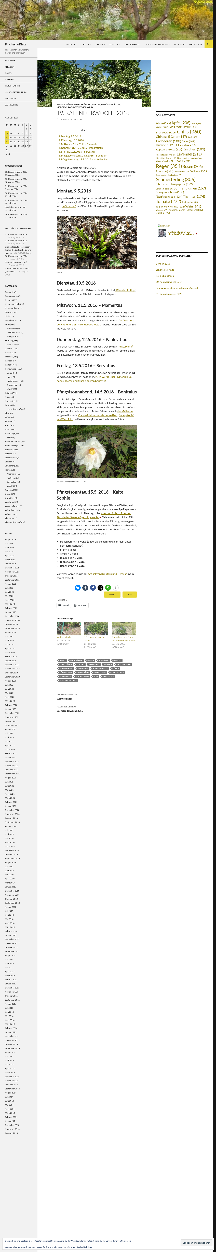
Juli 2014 (9, 1097)
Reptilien (11, 478)
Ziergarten (9, 518)
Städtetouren (11, 457)
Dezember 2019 (12, 850)
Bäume (8, 292)
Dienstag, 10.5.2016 (71, 140)
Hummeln (165, 145)
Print (112, 594)
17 (7, 141)
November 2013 (12, 1129)
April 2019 (10, 878)
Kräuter (115, 104)
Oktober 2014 (11, 1084)
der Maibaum (125, 411)
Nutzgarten (10, 401)
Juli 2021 (9, 781)
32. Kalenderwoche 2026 (16, 179)
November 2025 (12, 571)
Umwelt (8, 494)
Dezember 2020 (12, 810)
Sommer (8, 449)
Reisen (8, 417)
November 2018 (12, 895)
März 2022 (10, 749)
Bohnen (8, 312)
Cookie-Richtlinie (84, 1247)
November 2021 (12, 765)
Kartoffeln (9, 364)
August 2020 (10, 826)
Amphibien (12, 474)
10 (7, 137)
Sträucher (9, 465)
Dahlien (117, 660)
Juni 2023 (9, 689)
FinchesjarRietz (15, 44)
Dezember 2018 (12, 891)
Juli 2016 (9, 1008)
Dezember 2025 (12, 567)
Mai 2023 (9, 693)
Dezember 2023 (12, 664)
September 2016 (12, 1000)
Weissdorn (108, 676)
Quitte (184, 161)
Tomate (168, 201)
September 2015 (12, 1048)
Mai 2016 (9, 1016)
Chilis (189, 131)
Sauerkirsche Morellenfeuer (169, 175)
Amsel (63, 660)
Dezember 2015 (12, 1036)
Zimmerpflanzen (12, 522)
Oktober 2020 (11, 818)
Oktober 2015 (11, 1044)
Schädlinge (10, 433)
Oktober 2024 (11, 624)
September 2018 (12, 903)
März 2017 (10, 975)
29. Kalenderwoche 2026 (16, 200)
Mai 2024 (9, 644)
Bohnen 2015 (163, 263)
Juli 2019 (9, 866)
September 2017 (12, 951)
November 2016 (12, 991)
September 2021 (12, 773)
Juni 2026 (9, 547)
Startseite (70, 44)
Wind (90, 107)
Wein (193, 206)
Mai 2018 (9, 919)
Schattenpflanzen (13, 441)
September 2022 (12, 725)
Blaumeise (104, 660)
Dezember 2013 (12, 1125)
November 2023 (12, 668)
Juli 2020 (9, 830)
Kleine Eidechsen (165, 275)
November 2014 (12, 1080)
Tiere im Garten (132, 44)
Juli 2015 (9, 1056)
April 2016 (10, 1020)
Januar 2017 (10, 983)
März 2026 (10, 559)
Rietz (7, 425)
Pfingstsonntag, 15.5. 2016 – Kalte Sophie (83, 159)
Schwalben (65, 676)
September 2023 (12, 676)
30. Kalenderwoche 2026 (16, 193)
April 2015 (10, 1068)
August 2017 (10, 955)
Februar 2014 (11, 1117)
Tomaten (9, 490)
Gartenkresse (124, 664)
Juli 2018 (9, 911)
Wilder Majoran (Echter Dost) (186, 209)
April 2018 (10, 923)
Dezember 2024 (12, 616)
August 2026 (10, 539)
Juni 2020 (9, 834)
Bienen (90, 660)
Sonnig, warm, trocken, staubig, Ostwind (177, 287)
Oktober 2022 (11, 721)
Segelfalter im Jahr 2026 (15, 207)
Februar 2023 (11, 705)
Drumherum (10, 320)
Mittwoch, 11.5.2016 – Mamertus (79, 144)
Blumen (61, 104)
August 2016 (10, 1004)
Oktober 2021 (11, 769)
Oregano (196, 158)
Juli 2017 (9, 959)
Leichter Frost (13, 332)
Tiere (7, 469)
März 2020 (10, 846)
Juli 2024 (9, 636)
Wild (9, 437)
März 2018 (10, 927)
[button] (78, 588)
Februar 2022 (11, 753)
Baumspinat (162, 127)
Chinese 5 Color (171, 136)
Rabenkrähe (82, 672)
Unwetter (9, 498)
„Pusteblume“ (125, 346)
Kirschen (194, 149)
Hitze (9, 377)
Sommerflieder (164, 188)
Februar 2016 (11, 1028)
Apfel (180, 122)
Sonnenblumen (190, 188)
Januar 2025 (10, 612)
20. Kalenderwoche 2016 (70, 708)
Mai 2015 (9, 1064)
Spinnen (8, 453)
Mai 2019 (9, 874)
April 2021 (10, 794)
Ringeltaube (99, 672)
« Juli (8, 154)
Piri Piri (173, 161)
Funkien (108, 664)
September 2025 (12, 580)
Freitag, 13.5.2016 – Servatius (77, 151)
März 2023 (10, 701)
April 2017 (10, 971)
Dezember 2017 (12, 939)
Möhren (184, 158)
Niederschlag (64, 107)
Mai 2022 (9, 741)
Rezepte (8, 421)
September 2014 (12, 1088)
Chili (7, 316)
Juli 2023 (9, 685)
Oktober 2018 (11, 899)
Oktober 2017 (11, 947)
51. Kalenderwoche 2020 (169, 293)
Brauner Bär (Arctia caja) (16, 262)
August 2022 (10, 729)
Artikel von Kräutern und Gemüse (108, 573)
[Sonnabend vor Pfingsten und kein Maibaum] (124, 628)
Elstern (80, 664)
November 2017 (12, 943)
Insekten (114, 44)
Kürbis (115, 668)
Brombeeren (166, 132)
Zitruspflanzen (13, 409)
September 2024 (12, 628)
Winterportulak (68, 680)
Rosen (193, 166)
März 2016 (10, 1024)
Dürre (69, 104)
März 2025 (10, 604)
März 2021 (10, 798)
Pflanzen (84, 44)
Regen (169, 166)
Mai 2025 (9, 596)
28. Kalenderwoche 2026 (16, 214)
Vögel (82, 107)
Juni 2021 (9, 786)
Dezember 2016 (12, 987)
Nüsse (7, 397)
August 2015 (10, 1052)
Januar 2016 (10, 1032)
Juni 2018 (9, 915)
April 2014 (10, 1109)
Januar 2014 (10, 1121)
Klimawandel (11, 369)
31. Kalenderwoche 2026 (16, 186)
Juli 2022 (9, 733)
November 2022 (12, 717)
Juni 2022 (9, 737)
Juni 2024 (9, 640)
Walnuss (176, 206)
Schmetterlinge (11, 445)
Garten (99, 44)
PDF (130, 594)
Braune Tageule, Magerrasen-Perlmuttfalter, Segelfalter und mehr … (18, 250)
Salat (7, 429)
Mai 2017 (9, 967)
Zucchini (163, 212)
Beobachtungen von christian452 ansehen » (181, 233)
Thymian (194, 196)
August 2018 (10, 907)
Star (96, 676)
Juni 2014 (9, 1101)
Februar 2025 (11, 608)
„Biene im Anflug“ (125, 290)
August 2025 (10, 584)
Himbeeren (83, 668)
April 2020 (10, 842)
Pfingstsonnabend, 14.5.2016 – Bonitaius (83, 155)
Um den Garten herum (157, 44)
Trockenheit (12, 385)
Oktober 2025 (11, 576)
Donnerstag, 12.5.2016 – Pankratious (81, 147)
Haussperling (66, 668)
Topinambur (190, 202)
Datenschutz (195, 44)
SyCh (79, 119)
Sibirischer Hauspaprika (174, 184)
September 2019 (12, 858)
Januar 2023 (10, 709)
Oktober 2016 (11, 996)
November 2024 (12, 620)
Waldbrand (10, 502)
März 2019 (10, 882)
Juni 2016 (9, 1012)
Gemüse (105, 104)
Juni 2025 (9, 592)
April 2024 (10, 648)
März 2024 (10, 652)
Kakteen (8, 360)
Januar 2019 (10, 886)
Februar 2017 (11, 979)
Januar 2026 (10, 563)
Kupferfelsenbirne (166, 154)
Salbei (198, 171)
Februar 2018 (11, 931)
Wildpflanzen (11, 510)
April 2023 (10, 697)
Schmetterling (176, 179)
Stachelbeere (82, 676)
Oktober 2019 (11, 854)
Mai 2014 (9, 1105)
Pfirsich (161, 161)
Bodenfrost (12, 328)
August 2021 (10, 777)
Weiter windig (64, 637)
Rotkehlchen (117, 672)
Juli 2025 (9, 588)
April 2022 (10, 745)
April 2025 (10, 600)
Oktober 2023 (11, 672)
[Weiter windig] (69, 628)
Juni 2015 (9, 1060)
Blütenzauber (11, 308)
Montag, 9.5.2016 (70, 136)
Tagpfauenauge (169, 196)
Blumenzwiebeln (12, 304)
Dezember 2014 (12, 1076)
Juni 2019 (9, 870)
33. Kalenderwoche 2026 (16, 172)
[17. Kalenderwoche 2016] (96, 628)
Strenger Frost (13, 336)
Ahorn (163, 123)
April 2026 (10, 555)
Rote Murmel (182, 171)
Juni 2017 (9, 963)
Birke (175, 126)
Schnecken (11, 482)
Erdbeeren (94, 664)
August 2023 (10, 681)
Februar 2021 (11, 802)
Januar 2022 (10, 757)
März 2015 (10, 1072)
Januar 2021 (10, 806)
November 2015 (12, 1040)
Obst (75, 107)
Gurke (188, 141)
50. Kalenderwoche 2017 (169, 281)
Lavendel (189, 154)
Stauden (8, 461)
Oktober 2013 (11, 1133)
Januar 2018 (10, 935)
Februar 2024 (11, 656)
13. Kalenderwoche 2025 (16, 240)
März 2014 (10, 1113)
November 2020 (12, 814)
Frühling (86, 104)
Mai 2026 (9, 551)
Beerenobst (10, 296)
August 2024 (10, 632)
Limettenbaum (167, 158)
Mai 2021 (9, 790)
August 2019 (10, 862)
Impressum (179, 44)
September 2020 (12, 822)
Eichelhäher (66, 664)
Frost (77, 104)
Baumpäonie (76, 660)
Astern (196, 123)
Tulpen (162, 206)
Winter (8, 514)
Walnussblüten (68, 696)
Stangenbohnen (170, 192)
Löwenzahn (66, 672)
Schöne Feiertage (165, 269)
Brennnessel (188, 127)
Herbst (8, 352)
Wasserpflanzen (12, 506)
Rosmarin (164, 171)
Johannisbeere (100, 668)
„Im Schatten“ (68, 206)
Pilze (7, 413)
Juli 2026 (9, 543)
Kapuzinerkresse (169, 149)
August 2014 (10, 1092)
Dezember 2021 (12, 761)
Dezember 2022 (12, 713)
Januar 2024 (10, 660)
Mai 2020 (9, 838)
